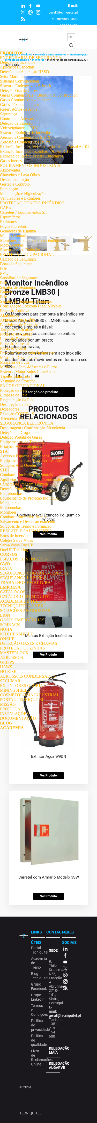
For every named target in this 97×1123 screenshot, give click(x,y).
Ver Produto (48, 775)
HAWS (6, 667)
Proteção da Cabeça (16, 334)
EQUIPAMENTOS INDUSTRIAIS (30, 165)
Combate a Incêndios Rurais (23, 517)
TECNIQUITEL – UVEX (21, 606)
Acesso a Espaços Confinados (24, 456)
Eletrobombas (11, 493)
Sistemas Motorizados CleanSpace (28, 371)
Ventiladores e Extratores (20, 198)
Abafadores (9, 315)
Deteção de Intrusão (16, 123)
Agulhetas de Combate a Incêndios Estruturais (37, 479)
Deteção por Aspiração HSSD (24, 72)
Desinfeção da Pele (15, 404)
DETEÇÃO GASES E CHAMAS (28, 643)
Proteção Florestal (14, 343)
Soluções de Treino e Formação (25, 526)
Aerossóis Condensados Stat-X (25, 137)
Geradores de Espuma (18, 231)
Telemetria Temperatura (19, 418)
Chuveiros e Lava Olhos (20, 175)
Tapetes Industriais (15, 376)
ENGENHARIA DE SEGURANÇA (31, 57)
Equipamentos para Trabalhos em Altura (32, 460)
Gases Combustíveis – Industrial (26, 100)
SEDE (53, 950)
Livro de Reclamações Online (37, 1057)
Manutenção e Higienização (23, 193)
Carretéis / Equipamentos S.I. (24, 212)
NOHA (6, 629)
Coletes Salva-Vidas (16, 540)
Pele (3, 268)
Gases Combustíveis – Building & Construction (39, 95)
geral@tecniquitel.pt (63, 12)
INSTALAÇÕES (14, 713)
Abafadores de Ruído (17, 320)
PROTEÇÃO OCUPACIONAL (27, 254)
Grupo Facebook (37, 986)
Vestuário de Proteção (17, 381)
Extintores (8, 221)
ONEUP (7, 638)
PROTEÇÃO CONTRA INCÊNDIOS (32, 203)
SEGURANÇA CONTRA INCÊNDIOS (34, 573)
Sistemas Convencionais (20, 81)
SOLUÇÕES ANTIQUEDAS (25, 610)
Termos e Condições (37, 1010)
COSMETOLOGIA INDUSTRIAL (29, 695)
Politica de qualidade (37, 1040)
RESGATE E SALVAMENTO (26, 531)
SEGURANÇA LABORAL (23, 578)
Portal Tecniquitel (37, 950)
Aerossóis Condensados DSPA (25, 142)
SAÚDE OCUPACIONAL (23, 385)
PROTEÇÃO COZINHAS (22, 648)
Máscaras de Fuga (14, 362)
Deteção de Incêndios (17, 62)
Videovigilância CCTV (19, 128)
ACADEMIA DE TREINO (23, 601)
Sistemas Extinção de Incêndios (25, 132)
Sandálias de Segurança (19, 278)
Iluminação (9, 189)
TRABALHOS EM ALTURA (25, 582)
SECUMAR (10, 681)
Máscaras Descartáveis (18, 357)
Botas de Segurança (16, 264)
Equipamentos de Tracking (22, 442)
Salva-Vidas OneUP (16, 545)
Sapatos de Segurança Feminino (26, 301)
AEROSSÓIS (11, 657)
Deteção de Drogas (15, 432)
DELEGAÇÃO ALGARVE (54, 1065)
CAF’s (5, 207)
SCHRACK (10, 624)
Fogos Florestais (13, 226)
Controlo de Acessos (17, 118)
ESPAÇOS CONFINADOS (23, 559)
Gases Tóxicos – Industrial (21, 104)
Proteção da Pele (13, 390)
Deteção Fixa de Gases (19, 90)
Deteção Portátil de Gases (21, 437)
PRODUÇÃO (12, 709)
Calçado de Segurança (18, 259)
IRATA (6, 568)
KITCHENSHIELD (17, 634)
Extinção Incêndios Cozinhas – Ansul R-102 (36, 151)
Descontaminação (14, 179)
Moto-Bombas (12, 245)
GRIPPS (7, 662)
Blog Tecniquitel (37, 975)
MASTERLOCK (14, 653)
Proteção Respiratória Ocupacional (28, 353)
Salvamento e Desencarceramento (27, 521)
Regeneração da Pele (17, 400)
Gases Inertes (11, 161)
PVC (4, 273)
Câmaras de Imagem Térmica (24, 484)
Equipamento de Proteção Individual (29, 498)
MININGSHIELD (15, 690)
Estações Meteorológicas (20, 446)
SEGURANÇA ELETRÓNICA (27, 423)
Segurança (8, 114)
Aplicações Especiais (17, 67)
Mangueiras (9, 503)
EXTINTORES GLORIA (21, 685)
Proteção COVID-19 (17, 414)
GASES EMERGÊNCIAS (22, 620)
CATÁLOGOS (12, 592)
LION (5, 615)
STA (4, 451)
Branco (6, 292)
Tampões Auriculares (17, 329)
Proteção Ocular (13, 348)
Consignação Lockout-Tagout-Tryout (30, 306)
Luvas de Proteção (15, 339)
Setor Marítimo (12, 76)
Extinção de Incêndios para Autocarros (31, 156)
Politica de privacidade (37, 1025)
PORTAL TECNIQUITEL (22, 699)
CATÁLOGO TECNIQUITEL (26, 596)
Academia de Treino (37, 962)
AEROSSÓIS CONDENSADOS (28, 676)
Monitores (8, 512)
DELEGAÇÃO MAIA (54, 1050)
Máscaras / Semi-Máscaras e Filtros (28, 367)
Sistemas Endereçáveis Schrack (25, 86)
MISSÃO (8, 704)
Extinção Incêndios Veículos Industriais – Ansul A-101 (44, 146)
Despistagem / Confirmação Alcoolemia (32, 428)
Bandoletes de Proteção (19, 325)
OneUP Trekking (14, 549)
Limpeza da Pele (13, 395)
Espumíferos (10, 217)
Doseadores (9, 409)
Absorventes (10, 170)
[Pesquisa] (71, 45)
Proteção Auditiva (14, 310)
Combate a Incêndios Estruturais (26, 474)
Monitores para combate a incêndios (29, 240)
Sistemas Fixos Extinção (20, 250)
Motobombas (10, 507)
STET (5, 470)
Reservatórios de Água (18, 109)
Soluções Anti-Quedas (18, 465)
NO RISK (8, 671)
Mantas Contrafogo (16, 236)
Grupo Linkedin (37, 997)
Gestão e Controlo (15, 184)
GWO (5, 564)
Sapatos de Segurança (18, 287)
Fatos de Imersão (14, 535)
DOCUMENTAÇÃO (18, 718)
